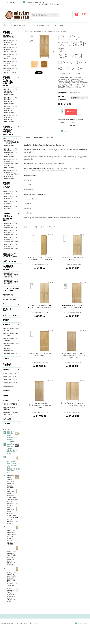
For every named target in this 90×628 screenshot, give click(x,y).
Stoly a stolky (9, 300)
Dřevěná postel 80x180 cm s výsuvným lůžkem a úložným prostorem (11, 142)
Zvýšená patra (9, 261)
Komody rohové (10, 354)
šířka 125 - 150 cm (11, 380)
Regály (6, 400)
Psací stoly (8, 295)
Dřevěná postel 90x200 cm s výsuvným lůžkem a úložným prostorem (11, 174)
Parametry (38, 138)
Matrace (7, 419)
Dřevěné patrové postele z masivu (7, 185)
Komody (6, 325)
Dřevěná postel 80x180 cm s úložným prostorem (10, 92)
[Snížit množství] (62, 112)
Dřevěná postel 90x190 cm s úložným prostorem (10, 109)
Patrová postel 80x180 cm (10, 192)
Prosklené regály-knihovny (11, 413)
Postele (6, 424)
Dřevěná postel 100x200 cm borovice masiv (10, 56)
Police (6, 359)
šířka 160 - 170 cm (11, 383)
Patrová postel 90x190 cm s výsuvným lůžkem (11, 240)
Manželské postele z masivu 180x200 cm (11, 282)
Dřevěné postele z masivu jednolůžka (8, 34)
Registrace (55, 4)
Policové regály (10, 404)
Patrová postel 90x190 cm (10, 202)
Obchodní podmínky (19, 25)
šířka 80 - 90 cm (10, 376)
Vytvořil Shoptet (82, 623)
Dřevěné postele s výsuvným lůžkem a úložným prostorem (8, 130)
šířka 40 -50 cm (10, 373)
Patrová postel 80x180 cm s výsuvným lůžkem (11, 226)
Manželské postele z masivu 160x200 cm (11, 275)
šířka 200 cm (9, 386)
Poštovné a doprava (40, 25)
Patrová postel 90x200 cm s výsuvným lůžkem (11, 247)
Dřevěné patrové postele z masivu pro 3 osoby (9, 217)
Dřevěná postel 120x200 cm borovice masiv (10, 63)
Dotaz (66, 131)
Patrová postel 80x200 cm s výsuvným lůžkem (11, 233)
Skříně (6, 370)
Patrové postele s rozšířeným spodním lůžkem (11, 255)
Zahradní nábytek (7, 310)
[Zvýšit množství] (62, 110)
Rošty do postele (11, 315)
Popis (28, 138)
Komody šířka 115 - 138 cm (11, 339)
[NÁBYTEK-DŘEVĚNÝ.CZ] (17, 15)
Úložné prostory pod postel (11, 289)
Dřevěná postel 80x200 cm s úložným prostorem (10, 101)
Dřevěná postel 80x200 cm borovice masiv (10, 42)
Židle (5, 304)
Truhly (6, 320)
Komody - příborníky (8, 349)
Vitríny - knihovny (7, 364)
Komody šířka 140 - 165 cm (11, 344)
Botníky (6, 391)
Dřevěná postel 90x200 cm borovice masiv (10, 49)
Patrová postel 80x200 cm (10, 197)
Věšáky (6, 395)
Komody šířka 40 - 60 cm (11, 329)
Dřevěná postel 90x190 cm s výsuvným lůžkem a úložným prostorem (11, 163)
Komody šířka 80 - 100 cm (11, 334)
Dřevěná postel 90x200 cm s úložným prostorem (10, 118)
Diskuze (50, 138)
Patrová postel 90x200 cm (10, 208)
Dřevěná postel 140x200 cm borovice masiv (10, 70)
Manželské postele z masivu (8, 267)
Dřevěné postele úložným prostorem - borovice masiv (8, 81)
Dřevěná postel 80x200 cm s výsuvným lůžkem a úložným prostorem (11, 153)
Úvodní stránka (5, 25)
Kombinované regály (9, 408)
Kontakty (59, 25)
